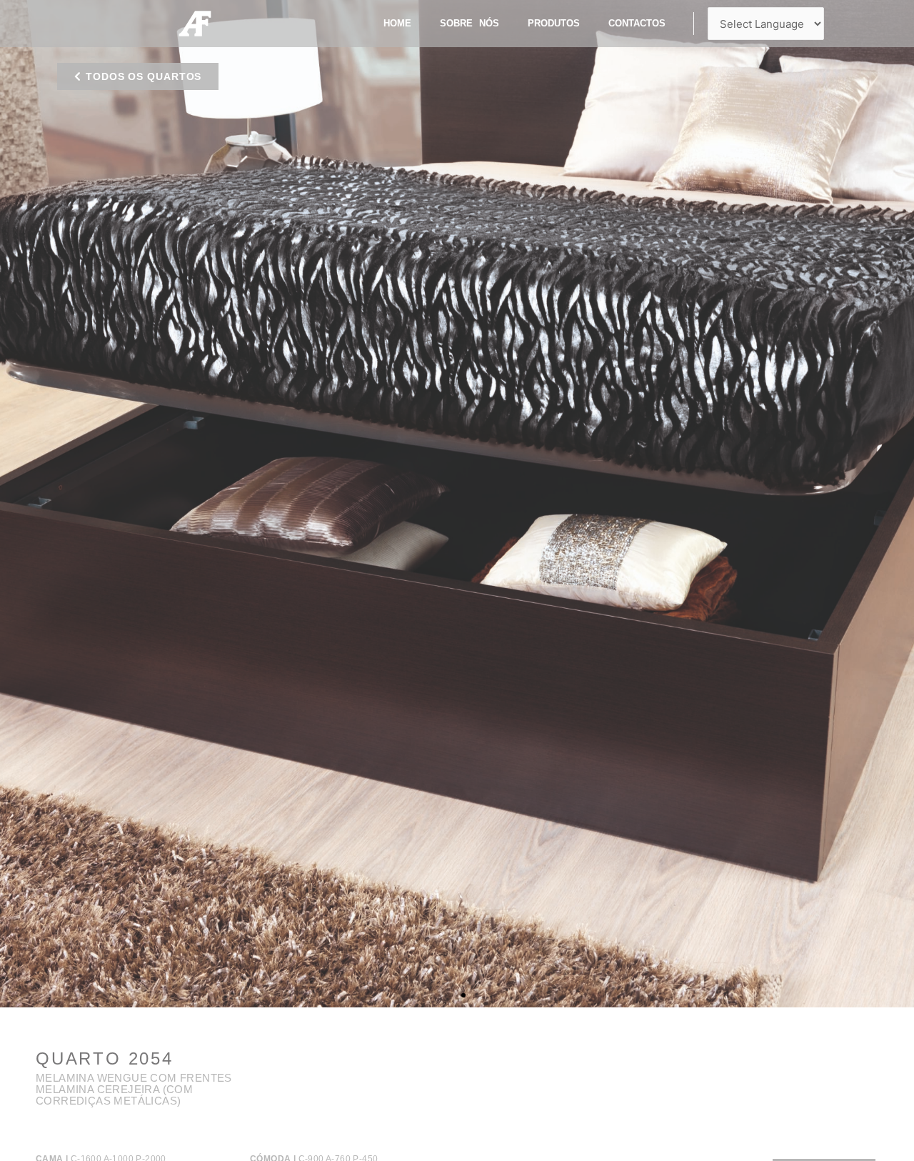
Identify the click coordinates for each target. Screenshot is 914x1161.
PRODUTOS (554, 23)
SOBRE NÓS (469, 23)
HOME (397, 23)
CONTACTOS (637, 23)
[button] (138, 76)
